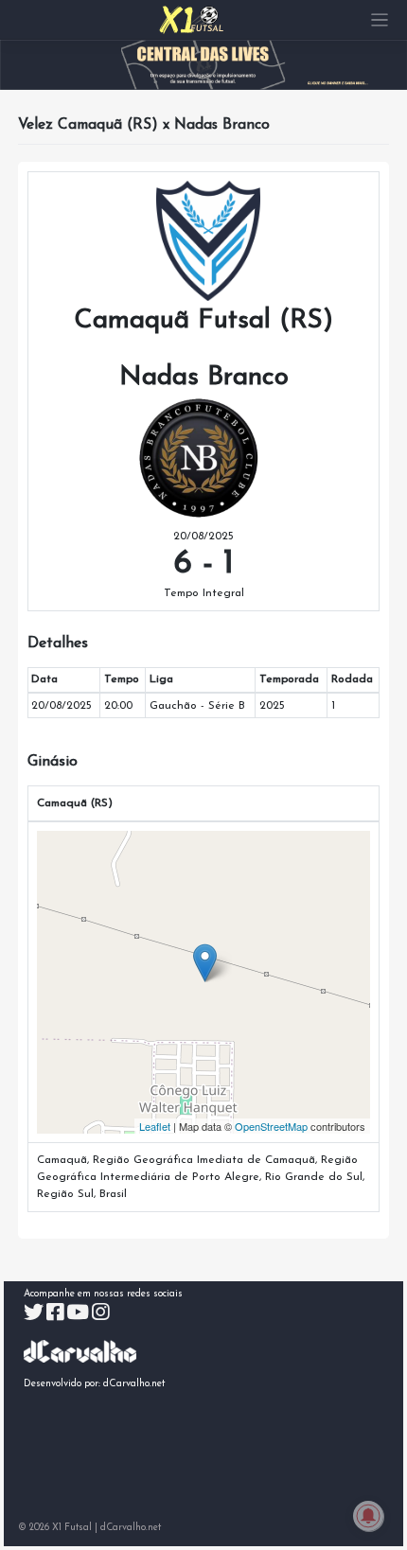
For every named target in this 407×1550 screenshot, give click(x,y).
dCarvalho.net (134, 1384)
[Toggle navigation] (380, 20)
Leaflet (154, 1126)
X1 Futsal (72, 1528)
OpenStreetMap (271, 1126)
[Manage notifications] (368, 1516)
